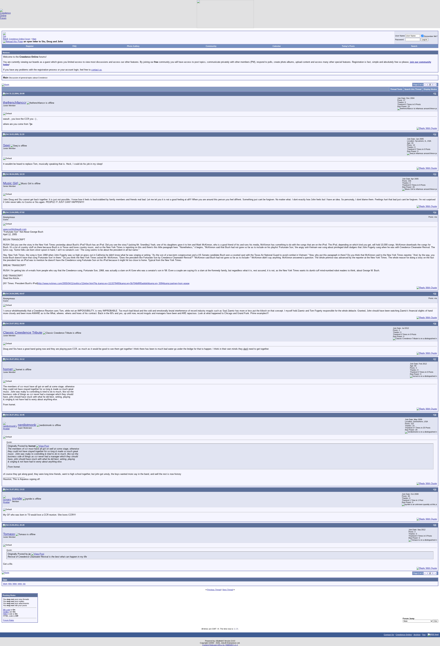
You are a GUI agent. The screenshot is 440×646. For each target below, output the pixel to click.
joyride (17, 498)
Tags (5, 580)
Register (30, 46)
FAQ (74, 46)
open (20, 584)
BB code (6, 610)
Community (211, 46)
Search (414, 46)
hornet (8, 369)
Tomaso (9, 534)
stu (24, 584)
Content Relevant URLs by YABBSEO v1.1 (220, 645)
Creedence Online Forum (19, 39)
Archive (417, 635)
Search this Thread (412, 89)
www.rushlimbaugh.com (14, 229)
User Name (400, 36)
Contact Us (389, 635)
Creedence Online (404, 635)
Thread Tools (396, 89)
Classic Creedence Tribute (22, 332)
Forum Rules (8, 620)
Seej (6, 145)
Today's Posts (348, 46)
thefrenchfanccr (14, 102)
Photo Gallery (133, 46)
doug (5, 584)
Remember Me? (430, 36)
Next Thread (228, 590)
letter (15, 584)
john (10, 584)
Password (399, 40)
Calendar (277, 46)
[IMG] (5, 614)
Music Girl (10, 183)
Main (34, 39)
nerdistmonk (27, 425)
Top (424, 635)
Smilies (6, 612)
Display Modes (430, 89)
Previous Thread (214, 590)
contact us (96, 69)
